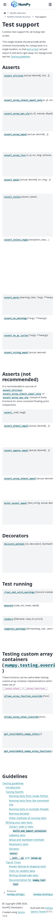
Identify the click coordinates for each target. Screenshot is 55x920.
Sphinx (21, 912)
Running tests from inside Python (28, 796)
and (25, 857)
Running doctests (19, 813)
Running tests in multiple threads (29, 809)
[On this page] (50, 4)
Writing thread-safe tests (23, 875)
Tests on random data (22, 870)
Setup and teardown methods (26, 839)
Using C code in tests (21, 826)
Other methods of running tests (27, 818)
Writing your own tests (19, 822)
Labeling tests (17, 835)
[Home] (5, 13)
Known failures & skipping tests (27, 866)
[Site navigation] (4, 4)
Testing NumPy (15, 792)
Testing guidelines (13, 783)
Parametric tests (18, 844)
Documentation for (27, 880)
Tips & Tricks (13, 862)
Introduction (13, 787)
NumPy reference (18, 13)
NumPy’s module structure (19, 17)
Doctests (14, 848)
